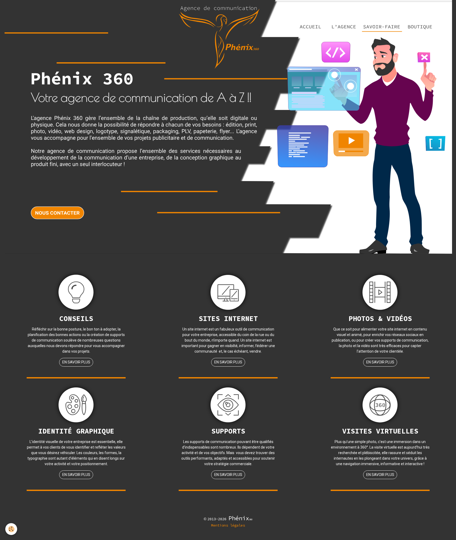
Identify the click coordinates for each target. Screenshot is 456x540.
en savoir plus (76, 362)
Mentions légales (228, 525)
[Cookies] (11, 529)
